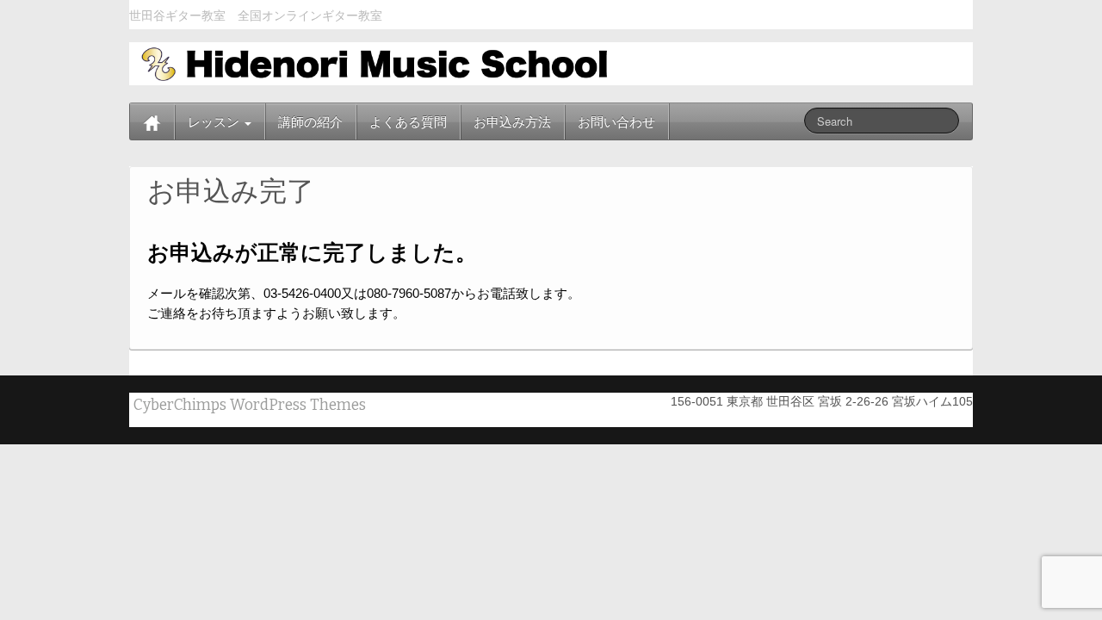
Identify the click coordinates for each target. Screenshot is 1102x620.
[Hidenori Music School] (370, 63)
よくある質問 (408, 122)
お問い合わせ (616, 122)
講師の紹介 (310, 122)
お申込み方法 (512, 122)
